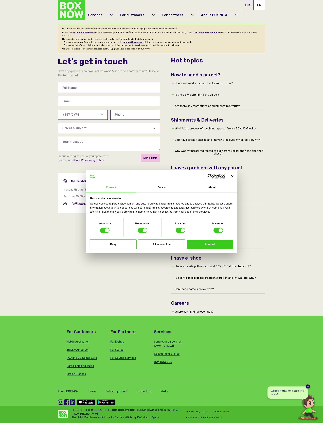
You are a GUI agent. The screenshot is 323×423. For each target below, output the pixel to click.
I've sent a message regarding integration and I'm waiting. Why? (214, 277)
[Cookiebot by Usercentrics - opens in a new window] (210, 176)
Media (164, 391)
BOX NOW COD (163, 361)
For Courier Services (123, 357)
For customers (132, 15)
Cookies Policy (221, 411)
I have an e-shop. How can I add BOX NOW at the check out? (211, 266)
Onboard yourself (116, 391)
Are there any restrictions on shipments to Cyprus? (206, 106)
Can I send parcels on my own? (193, 289)
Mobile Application (78, 341)
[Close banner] (232, 176)
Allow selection (162, 244)
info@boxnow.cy (81, 204)
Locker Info (144, 391)
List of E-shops (76, 374)
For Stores (116, 349)
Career (92, 391)
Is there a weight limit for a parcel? (195, 94)
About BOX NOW (214, 15)
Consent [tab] (111, 187)
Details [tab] (161, 187)
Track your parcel (77, 349)
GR (247, 5)
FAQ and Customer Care (82, 357)
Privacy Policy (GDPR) (197, 411)
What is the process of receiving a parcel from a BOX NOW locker (214, 128)
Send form (150, 157)
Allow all (210, 244)
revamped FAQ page (84, 32)
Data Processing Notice (89, 160)
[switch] (142, 230)
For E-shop (117, 341)
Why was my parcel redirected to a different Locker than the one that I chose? (218, 152)
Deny (113, 244)
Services (95, 15)
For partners (172, 15)
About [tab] (212, 187)
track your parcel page (205, 32)
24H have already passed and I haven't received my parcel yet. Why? (216, 139)
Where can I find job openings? (192, 311)
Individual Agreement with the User (204, 417)
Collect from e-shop (167, 353)
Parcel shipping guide (80, 365)
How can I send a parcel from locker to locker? (202, 83)
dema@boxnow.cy (133, 42)
